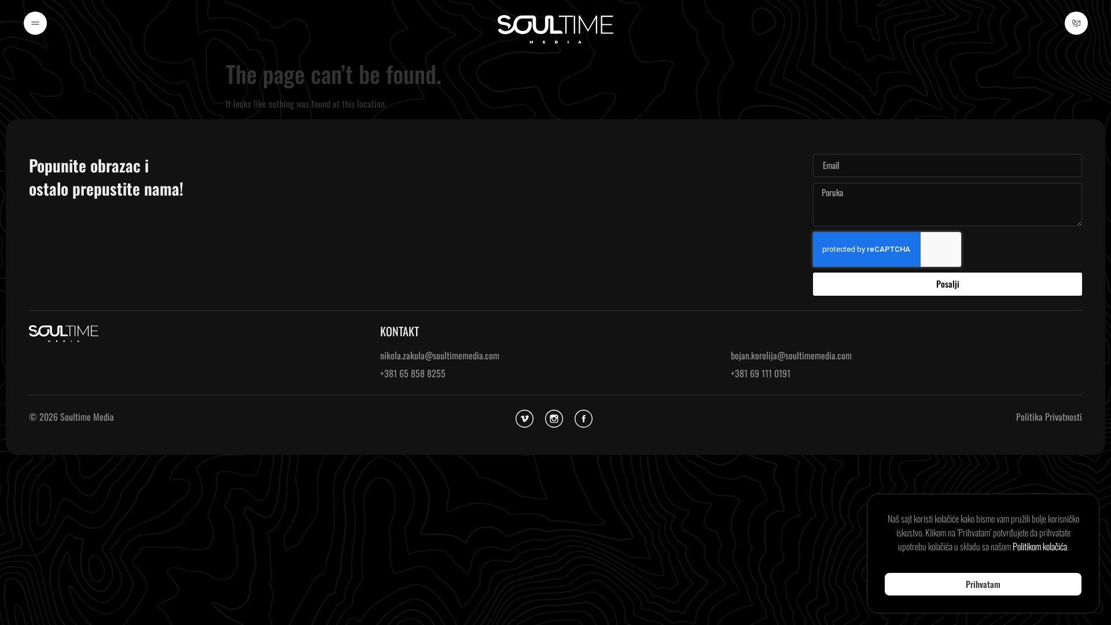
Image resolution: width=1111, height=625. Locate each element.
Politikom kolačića (1040, 546)
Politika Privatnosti (1049, 417)
